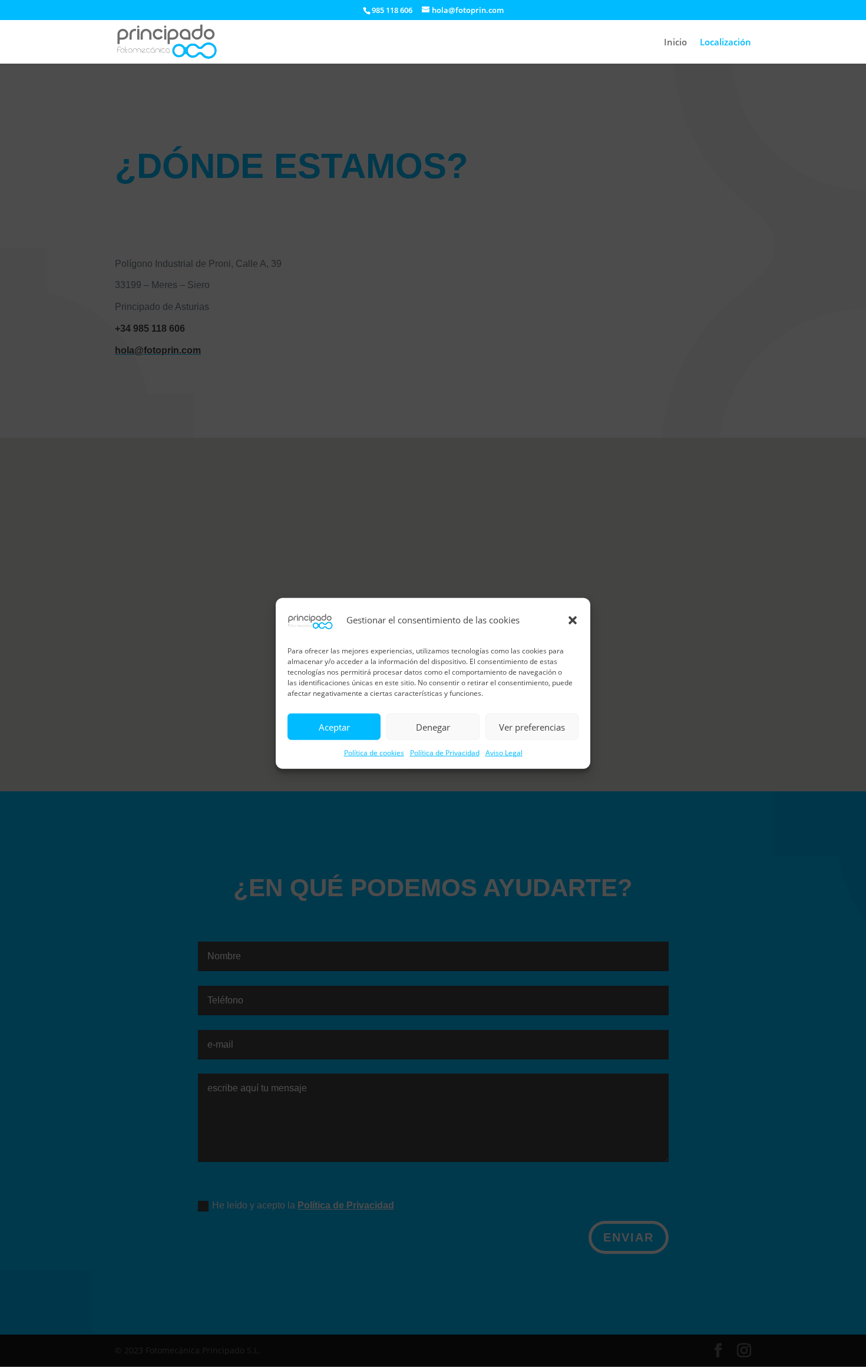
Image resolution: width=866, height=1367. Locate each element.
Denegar (433, 727)
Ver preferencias (532, 727)
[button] (573, 620)
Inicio (675, 43)
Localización (725, 43)
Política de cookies (374, 753)
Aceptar (334, 727)
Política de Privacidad (445, 753)
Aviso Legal (504, 753)
